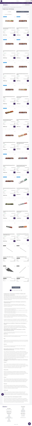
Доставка (9, 414)
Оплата (9, 415)
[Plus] (13, 37)
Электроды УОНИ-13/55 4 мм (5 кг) (8, 256)
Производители (9, 421)
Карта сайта (9, 420)
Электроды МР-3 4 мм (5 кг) (21, 277)
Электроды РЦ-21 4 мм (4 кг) (7, 277)
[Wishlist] (14, 17)
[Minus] (5, 37)
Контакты (9, 416)
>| (21, 290)
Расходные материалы (12, 7)
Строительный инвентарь (7, 7)
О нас (9, 418)
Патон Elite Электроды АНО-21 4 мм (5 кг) (23, 188)
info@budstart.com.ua (23, 417)
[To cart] (14, 35)
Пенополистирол (23, 410)
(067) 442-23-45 (9, 412)
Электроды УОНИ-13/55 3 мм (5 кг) (22, 256)
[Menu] (1, 1)
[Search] (10, 5)
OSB (23, 408)
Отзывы (9, 419)
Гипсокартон (23, 407)
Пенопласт (23, 409)
